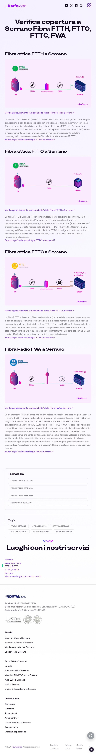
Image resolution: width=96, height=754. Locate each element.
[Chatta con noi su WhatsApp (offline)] (90, 735)
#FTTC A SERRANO (61, 526)
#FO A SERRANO (39, 526)
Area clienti (11, 713)
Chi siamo (10, 704)
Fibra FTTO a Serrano (21, 495)
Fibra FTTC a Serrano (21, 481)
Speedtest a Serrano (15, 652)
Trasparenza (11, 727)
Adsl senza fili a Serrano (17, 671)
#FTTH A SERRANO (18, 531)
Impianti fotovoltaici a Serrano (20, 689)
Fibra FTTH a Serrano (21, 488)
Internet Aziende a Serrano (19, 643)
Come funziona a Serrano (18, 723)
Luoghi (8, 666)
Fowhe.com (17, 747)
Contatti (9, 709)
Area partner (11, 718)
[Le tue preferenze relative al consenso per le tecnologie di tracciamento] (2, 565)
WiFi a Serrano (12, 684)
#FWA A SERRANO (18, 526)
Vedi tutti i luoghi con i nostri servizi (23, 576)
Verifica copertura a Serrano (19, 647)
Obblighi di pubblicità (15, 732)
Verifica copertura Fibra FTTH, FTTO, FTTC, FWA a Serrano (13, 566)
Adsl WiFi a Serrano (15, 680)
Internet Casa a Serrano (17, 638)
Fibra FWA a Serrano (21, 503)
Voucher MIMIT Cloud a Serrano (21, 675)
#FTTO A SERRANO (41, 531)
